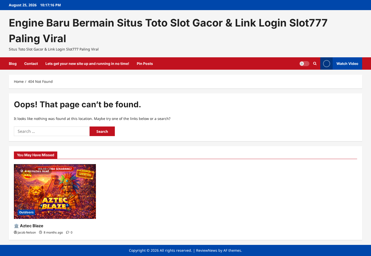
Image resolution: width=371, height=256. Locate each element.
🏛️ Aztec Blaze (28, 225)
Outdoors (26, 212)
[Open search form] (314, 63)
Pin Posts (145, 63)
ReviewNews (206, 250)
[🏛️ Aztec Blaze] (55, 191)
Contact (31, 63)
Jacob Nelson (27, 232)
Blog (13, 63)
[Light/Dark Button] (304, 63)
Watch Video (347, 63)
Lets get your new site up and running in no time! (87, 63)
